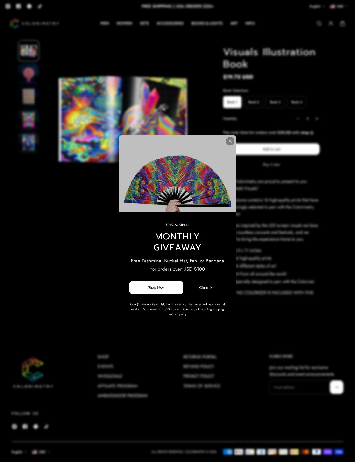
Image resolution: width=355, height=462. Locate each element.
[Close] (230, 141)
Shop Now (156, 287)
